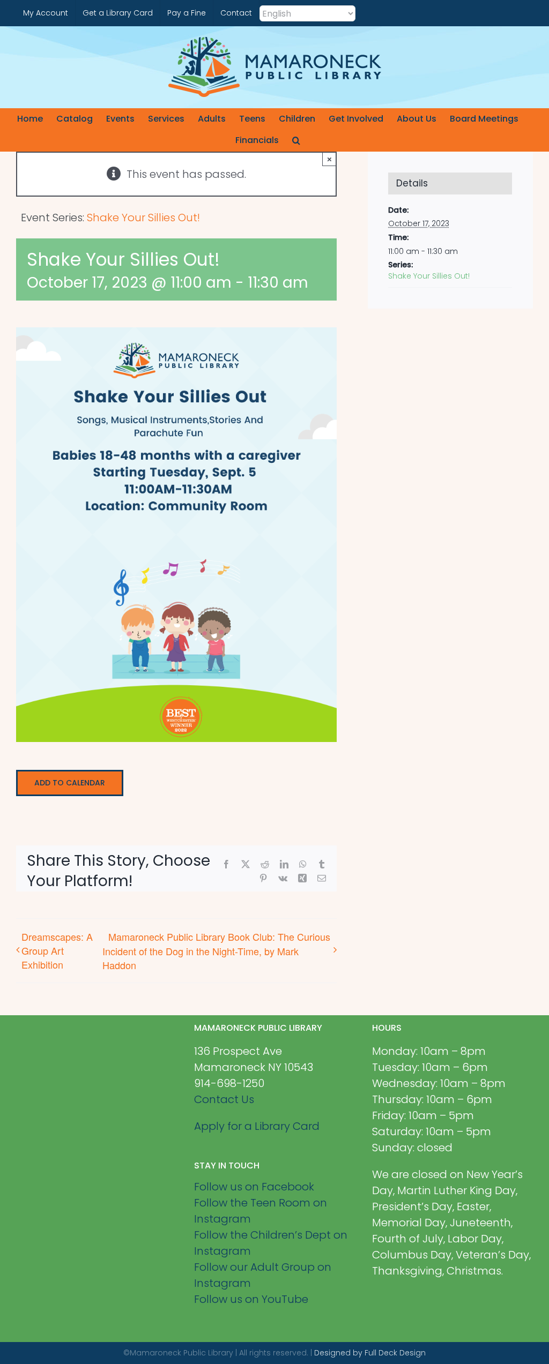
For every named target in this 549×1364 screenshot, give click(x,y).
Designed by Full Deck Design (370, 1352)
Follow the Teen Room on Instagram (260, 1210)
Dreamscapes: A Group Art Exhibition (57, 950)
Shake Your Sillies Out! (429, 276)
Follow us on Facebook (254, 1186)
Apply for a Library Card (257, 1126)
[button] (296, 140)
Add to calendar (69, 783)
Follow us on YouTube (251, 1299)
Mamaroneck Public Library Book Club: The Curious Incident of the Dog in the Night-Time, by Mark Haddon (216, 950)
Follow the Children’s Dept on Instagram (270, 1242)
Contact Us (224, 1099)
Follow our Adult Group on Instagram (262, 1275)
